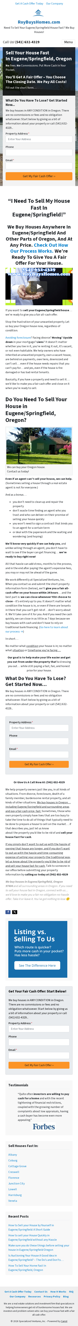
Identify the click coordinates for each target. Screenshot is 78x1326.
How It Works (58, 1291)
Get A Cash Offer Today (29, 4)
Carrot (64, 1321)
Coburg (12, 1160)
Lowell (12, 1189)
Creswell (13, 1172)
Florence (13, 1178)
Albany (12, 1155)
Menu (68, 42)
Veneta (12, 1201)
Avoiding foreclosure (18, 338)
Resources (34, 1296)
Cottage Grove (17, 1166)
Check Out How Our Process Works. (39, 248)
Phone (10, 147)
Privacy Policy (52, 1296)
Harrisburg (15, 1195)
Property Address (17, 134)
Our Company (54, 4)
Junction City (16, 1184)
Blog (66, 1296)
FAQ (71, 1291)
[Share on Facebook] (8, 912)
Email (10, 160)
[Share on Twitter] (14, 912)
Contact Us (41, 1291)
